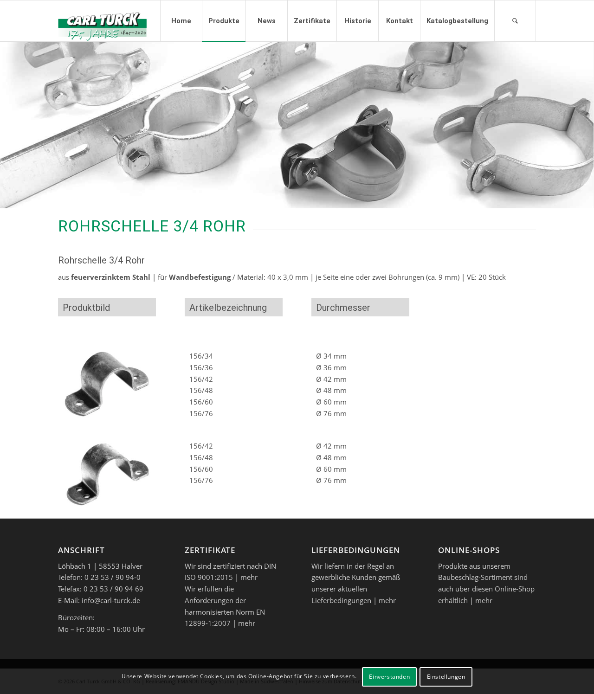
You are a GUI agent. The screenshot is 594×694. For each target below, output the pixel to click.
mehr (249, 577)
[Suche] (515, 20)
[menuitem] (181, 20)
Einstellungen (446, 676)
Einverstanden (389, 676)
